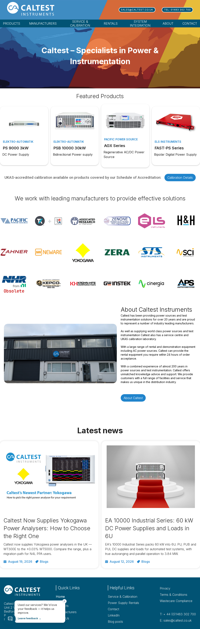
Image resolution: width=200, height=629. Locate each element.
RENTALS (111, 23)
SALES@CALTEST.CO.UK (137, 9)
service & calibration (80, 23)
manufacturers (43, 23)
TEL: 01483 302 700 (177, 9)
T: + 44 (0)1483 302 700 (178, 614)
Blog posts (115, 622)
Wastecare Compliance (176, 601)
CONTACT (189, 23)
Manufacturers (66, 612)
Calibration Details (180, 177)
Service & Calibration (122, 596)
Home (60, 596)
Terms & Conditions (173, 595)
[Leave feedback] (10, 618)
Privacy (165, 588)
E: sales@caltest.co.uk (176, 620)
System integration (140, 23)
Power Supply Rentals (123, 603)
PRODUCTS (11, 23)
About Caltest (133, 398)
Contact (113, 609)
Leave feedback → (29, 618)
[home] (36, 9)
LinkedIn (114, 615)
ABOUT (168, 23)
